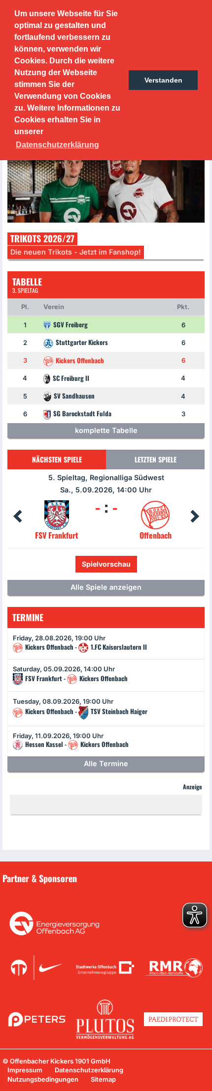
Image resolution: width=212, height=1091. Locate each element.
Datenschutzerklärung (89, 1070)
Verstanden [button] (163, 80)
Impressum (24, 1070)
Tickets (73, 564)
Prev (17, 516)
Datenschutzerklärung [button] (57, 145)
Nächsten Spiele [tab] (57, 459)
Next (195, 516)
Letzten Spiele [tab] (156, 459)
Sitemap (103, 1079)
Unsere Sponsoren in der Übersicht (63, 892)
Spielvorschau (127, 564)
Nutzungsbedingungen (42, 1079)
